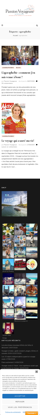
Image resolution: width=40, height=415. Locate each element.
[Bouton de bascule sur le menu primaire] (2, 25)
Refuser (20, 402)
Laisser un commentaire (9, 147)
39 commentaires (7, 83)
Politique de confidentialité (13, 412)
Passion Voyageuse (10, 81)
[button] (37, 372)
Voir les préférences (20, 407)
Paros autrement (8, 362)
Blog (18, 67)
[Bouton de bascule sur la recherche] (37, 25)
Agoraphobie (8, 67)
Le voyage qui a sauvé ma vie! (18, 141)
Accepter (20, 396)
